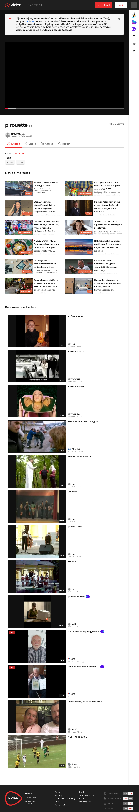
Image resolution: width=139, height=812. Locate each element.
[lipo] (69, 344)
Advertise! (60, 805)
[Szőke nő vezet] (37, 366)
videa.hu (29, 793)
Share (32, 143)
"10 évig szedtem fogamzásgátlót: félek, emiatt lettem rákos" (45, 263)
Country (72, 491)
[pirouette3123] (7, 135)
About (82, 798)
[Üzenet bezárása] (118, 18)
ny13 (73, 624)
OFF (125, 808)
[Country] (37, 506)
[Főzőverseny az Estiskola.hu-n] (37, 716)
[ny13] (69, 624)
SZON (74, 659)
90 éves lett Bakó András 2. (83, 666)
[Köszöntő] (37, 576)
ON (130, 798)
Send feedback (86, 795)
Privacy (58, 795)
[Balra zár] (125, 803)
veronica (75, 379)
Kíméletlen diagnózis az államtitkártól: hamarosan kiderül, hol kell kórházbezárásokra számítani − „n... (107, 286)
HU (125, 793)
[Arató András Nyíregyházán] (37, 646)
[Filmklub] (69, 449)
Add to (49, 143)
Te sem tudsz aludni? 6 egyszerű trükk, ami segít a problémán (108, 224)
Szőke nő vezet (76, 351)
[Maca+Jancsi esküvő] (37, 471)
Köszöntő (73, 561)
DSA (57, 801)
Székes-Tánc (75, 526)
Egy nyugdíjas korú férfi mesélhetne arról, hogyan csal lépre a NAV (107, 185)
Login (121, 5)
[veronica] (69, 379)
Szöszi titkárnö (76, 596)
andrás (10, 162)
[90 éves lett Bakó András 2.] (37, 681)
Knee (74, 764)
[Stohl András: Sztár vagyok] (37, 436)
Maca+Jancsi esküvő (79, 456)
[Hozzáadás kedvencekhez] (30, 125)
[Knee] (69, 764)
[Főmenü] (134, 5)
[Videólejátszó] (64, 75)
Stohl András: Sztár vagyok (83, 421)
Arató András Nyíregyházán (83, 631)
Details (15, 143)
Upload (105, 5)
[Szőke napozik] (37, 401)
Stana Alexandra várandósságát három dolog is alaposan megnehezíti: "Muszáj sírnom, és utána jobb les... (47, 208)
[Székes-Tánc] (37, 541)
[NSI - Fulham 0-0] (37, 751)
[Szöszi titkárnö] (37, 611)
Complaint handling (65, 798)
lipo (73, 344)
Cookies (83, 792)
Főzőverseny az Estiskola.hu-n (85, 701)
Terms (58, 792)
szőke (20, 162)
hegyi (74, 729)
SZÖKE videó (75, 316)
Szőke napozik (76, 386)
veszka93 (76, 414)
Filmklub (75, 449)
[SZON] (69, 659)
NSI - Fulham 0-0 (77, 736)
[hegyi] (69, 729)
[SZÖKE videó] (37, 331)
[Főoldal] (13, 5)
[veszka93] (69, 414)
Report (66, 143)
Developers (85, 801)
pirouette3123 (18, 133)
